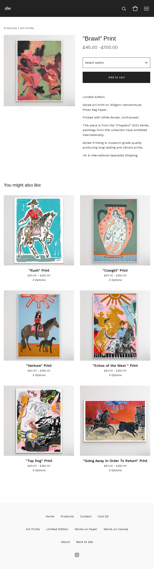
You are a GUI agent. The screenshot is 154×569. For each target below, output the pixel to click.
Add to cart (116, 77)
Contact (85, 516)
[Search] (124, 8)
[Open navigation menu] (146, 8)
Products (10, 28)
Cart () (103, 516)
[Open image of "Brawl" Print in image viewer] (39, 70)
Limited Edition (57, 529)
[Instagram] (77, 555)
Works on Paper (86, 529)
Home (50, 516)
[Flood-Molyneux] (8, 8)
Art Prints (27, 28)
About (65, 542)
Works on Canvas (116, 529)
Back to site (84, 542)
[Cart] (135, 8)
